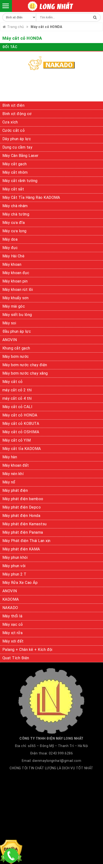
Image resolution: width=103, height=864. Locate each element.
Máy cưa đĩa (13, 222)
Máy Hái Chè (13, 256)
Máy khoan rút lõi (17, 289)
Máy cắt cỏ (12, 381)
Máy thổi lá (12, 616)
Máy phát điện (15, 490)
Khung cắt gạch (16, 348)
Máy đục (10, 247)
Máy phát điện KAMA (21, 549)
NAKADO (10, 607)
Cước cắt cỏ (13, 130)
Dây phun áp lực (16, 139)
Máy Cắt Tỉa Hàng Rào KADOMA (31, 197)
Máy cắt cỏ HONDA (19, 415)
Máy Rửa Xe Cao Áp (20, 582)
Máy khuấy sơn (15, 298)
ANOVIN (9, 340)
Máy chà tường (15, 214)
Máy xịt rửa (12, 633)
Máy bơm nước (15, 356)
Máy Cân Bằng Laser (20, 155)
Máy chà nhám (15, 206)
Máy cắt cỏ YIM (16, 440)
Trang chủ (15, 27)
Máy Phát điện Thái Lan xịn (26, 540)
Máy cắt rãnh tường (20, 180)
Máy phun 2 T (14, 574)
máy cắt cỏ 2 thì (17, 390)
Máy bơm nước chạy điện (24, 365)
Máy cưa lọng (14, 231)
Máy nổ (9, 482)
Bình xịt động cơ (17, 113)
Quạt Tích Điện (15, 658)
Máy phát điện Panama (22, 532)
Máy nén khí (12, 473)
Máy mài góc (13, 306)
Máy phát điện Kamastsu (24, 524)
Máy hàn (9, 457)
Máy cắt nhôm (15, 172)
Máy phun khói (15, 557)
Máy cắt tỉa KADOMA (21, 448)
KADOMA (10, 599)
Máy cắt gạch (14, 164)
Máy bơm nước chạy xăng (25, 373)
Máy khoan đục (15, 273)
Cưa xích (10, 122)
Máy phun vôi (14, 566)
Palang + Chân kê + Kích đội (27, 649)
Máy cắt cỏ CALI (17, 406)
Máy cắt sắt (13, 189)
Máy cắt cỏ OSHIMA (20, 432)
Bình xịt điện (13, 105)
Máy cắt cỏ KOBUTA (20, 423)
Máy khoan (11, 264)
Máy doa (9, 239)
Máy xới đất (12, 641)
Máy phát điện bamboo (22, 499)
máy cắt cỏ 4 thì (17, 398)
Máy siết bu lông (17, 314)
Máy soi (9, 323)
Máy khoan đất (15, 465)
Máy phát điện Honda (21, 515)
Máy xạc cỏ (12, 624)
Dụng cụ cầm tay (17, 147)
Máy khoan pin (15, 281)
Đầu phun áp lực (16, 331)
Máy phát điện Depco (21, 507)
